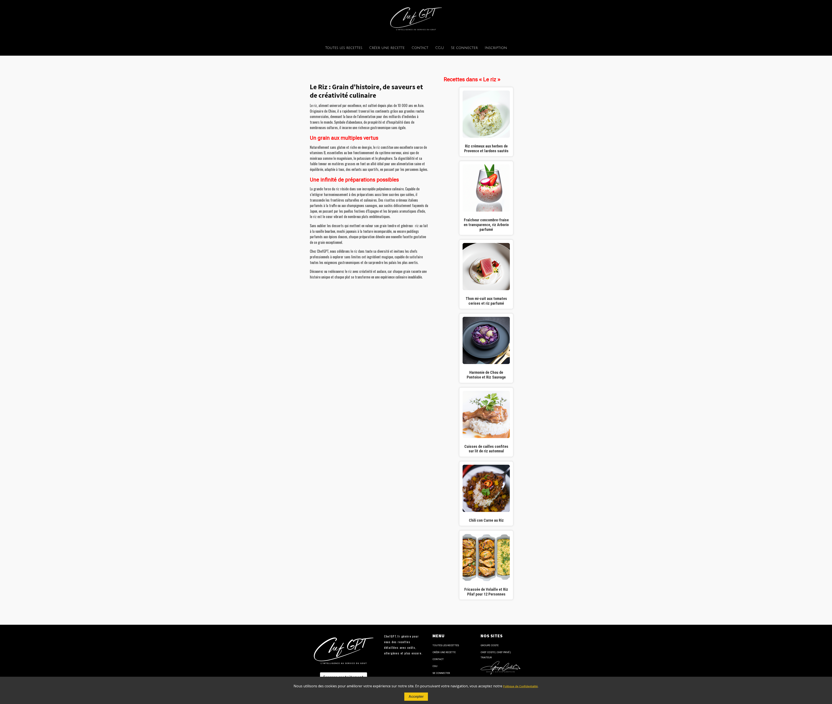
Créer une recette (387, 48)
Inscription (496, 48)
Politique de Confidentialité (520, 686)
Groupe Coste (490, 645)
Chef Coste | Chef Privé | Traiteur (496, 655)
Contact (420, 48)
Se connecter (464, 48)
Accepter (416, 696)
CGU (439, 48)
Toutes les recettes (343, 48)
